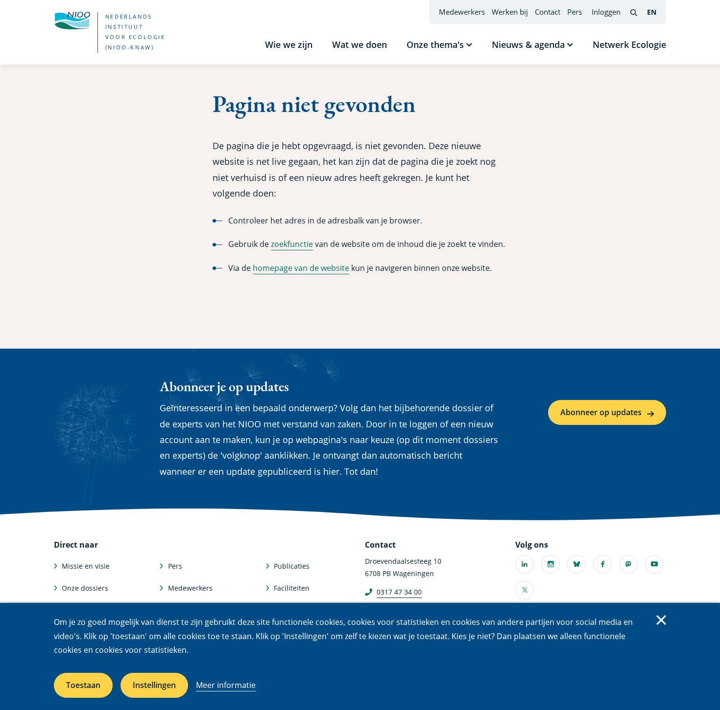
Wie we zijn (288, 44)
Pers (574, 12)
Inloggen (606, 12)
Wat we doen (359, 44)
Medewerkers (462, 12)
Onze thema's (435, 44)
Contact (547, 12)
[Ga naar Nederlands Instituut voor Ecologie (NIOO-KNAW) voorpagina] (72, 20)
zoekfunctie (292, 244)
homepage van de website (301, 268)
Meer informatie (226, 685)
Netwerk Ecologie (629, 44)
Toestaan (83, 685)
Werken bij (510, 12)
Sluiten (661, 620)
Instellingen (154, 685)
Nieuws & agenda (528, 44)
